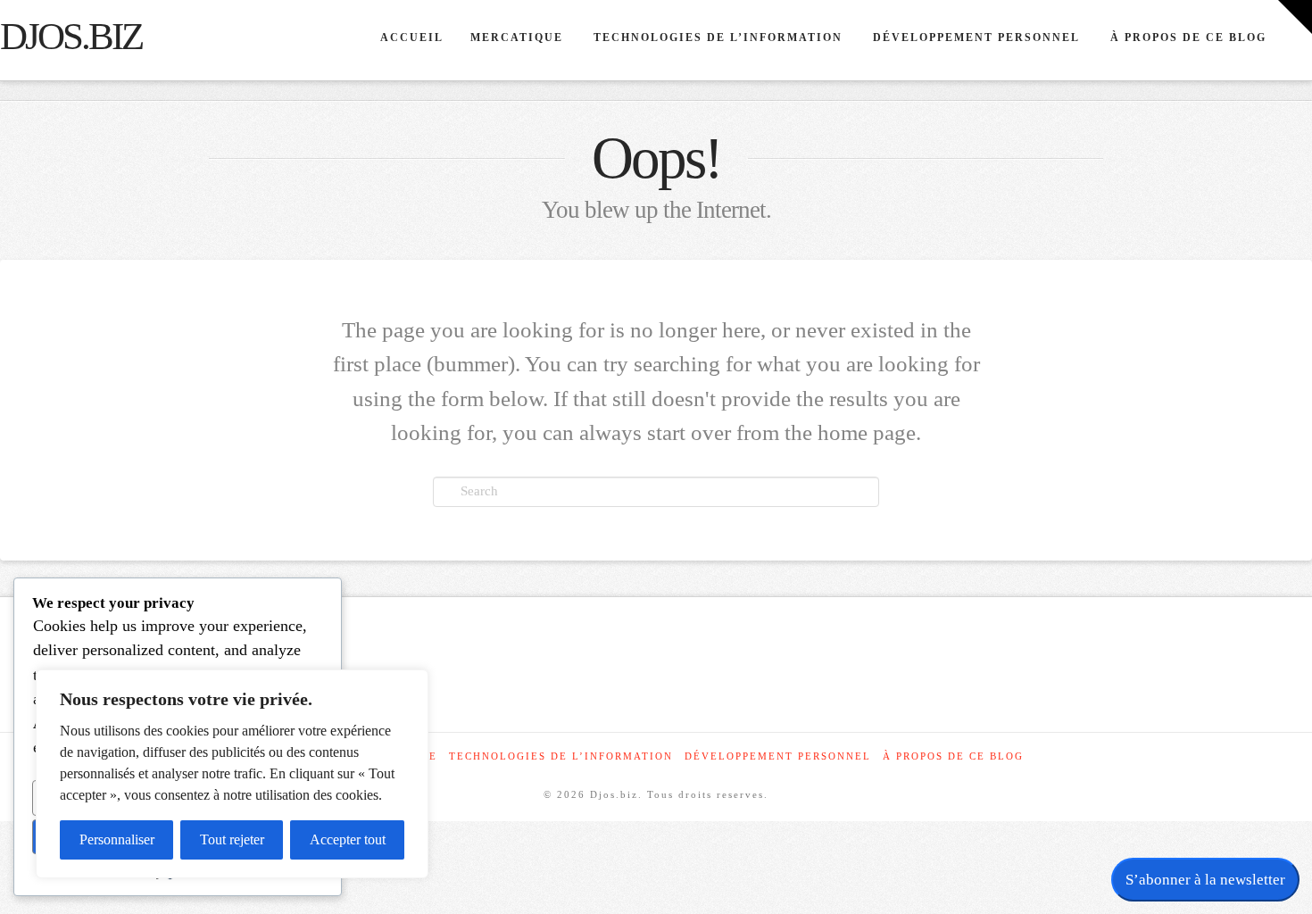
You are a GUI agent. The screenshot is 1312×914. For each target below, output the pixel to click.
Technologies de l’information (561, 756)
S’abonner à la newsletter (1205, 879)
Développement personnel (778, 756)
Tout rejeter (232, 839)
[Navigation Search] (1295, 40)
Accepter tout (348, 839)
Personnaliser (116, 839)
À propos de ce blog (953, 756)
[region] (232, 773)
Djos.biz (71, 37)
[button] (1295, 17)
